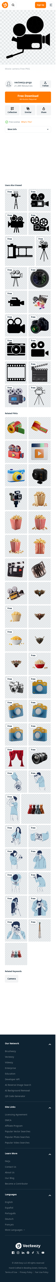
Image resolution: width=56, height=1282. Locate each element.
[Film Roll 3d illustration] (16, 645)
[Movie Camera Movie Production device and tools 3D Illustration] (16, 952)
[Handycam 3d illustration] (16, 622)
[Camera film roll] (20, 296)
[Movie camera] (16, 198)
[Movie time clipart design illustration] (16, 543)
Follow (45, 85)
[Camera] (16, 472)
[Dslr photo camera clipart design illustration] (16, 354)
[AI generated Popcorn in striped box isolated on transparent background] (16, 787)
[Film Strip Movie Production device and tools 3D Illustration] (16, 928)
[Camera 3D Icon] (16, 763)
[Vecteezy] (5, 5)
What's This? (26, 122)
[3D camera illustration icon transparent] (16, 1164)
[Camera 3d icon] (16, 716)
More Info (12, 127)
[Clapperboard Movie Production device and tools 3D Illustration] (16, 905)
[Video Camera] (16, 268)
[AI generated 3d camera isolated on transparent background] (16, 1140)
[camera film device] (16, 566)
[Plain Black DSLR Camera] (16, 448)
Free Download (28, 97)
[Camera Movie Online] (16, 692)
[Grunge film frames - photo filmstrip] (16, 519)
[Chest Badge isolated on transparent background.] (16, 975)
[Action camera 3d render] (16, 740)
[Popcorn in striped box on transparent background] (16, 999)
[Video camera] (16, 221)
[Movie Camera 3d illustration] (16, 669)
